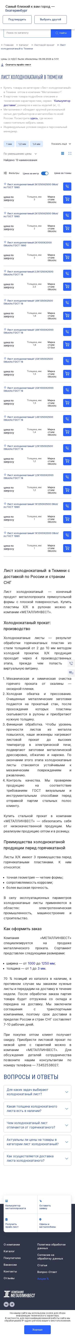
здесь (34, 118)
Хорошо (37, 1329)
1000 (31, 963)
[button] (37, 1092)
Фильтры (14, 173)
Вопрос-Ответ (47, 1272)
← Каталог (22, 44)
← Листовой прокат (42, 44)
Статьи (42, 1265)
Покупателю (12, 1258)
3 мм (41, 968)
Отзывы (9, 1278)
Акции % (43, 1278)
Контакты (10, 1271)
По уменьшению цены (17, 153)
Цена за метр (31, 173)
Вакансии (10, 1264)
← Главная (7, 44)
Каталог (9, 1251)
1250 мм (48, 963)
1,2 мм (22, 143)
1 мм (9, 143)
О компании (12, 1244)
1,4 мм (36, 143)
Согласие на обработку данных (50, 1256)
